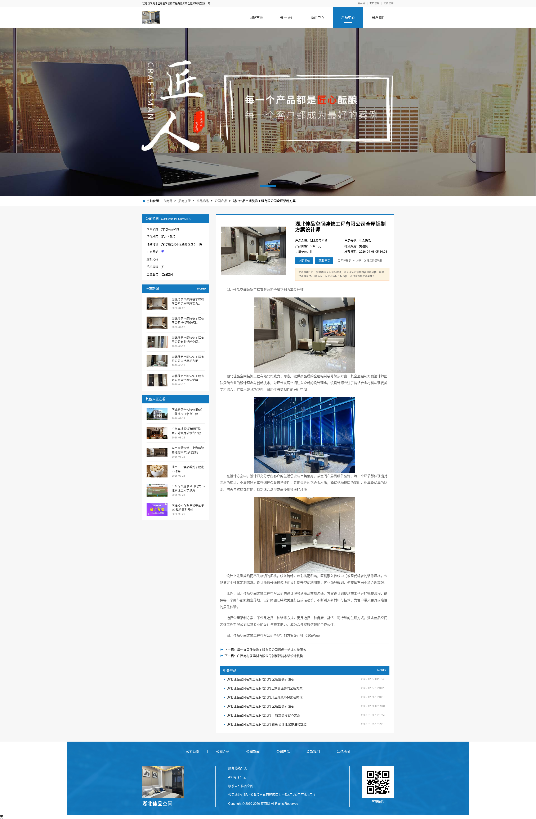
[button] (268, 186)
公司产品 (221, 201)
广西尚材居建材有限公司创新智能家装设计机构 (270, 656)
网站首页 (256, 17)
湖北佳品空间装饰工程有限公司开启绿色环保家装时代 (265, 697)
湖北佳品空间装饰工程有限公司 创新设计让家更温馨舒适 (267, 724)
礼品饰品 (203, 201)
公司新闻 (253, 752)
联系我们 (378, 17)
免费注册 (389, 3)
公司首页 (192, 752)
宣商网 (361, 3)
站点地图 (343, 752)
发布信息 (374, 3)
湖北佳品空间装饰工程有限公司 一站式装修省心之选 (263, 715)
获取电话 (324, 260)
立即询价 (304, 260)
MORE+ (201, 288)
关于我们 (287, 17)
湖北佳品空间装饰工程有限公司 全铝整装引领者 (260, 679)
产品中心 (348, 17)
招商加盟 (184, 201)
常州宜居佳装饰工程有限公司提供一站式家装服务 (271, 650)
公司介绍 (222, 752)
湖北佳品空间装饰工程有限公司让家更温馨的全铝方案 (265, 688)
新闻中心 (317, 17)
